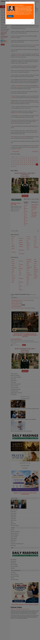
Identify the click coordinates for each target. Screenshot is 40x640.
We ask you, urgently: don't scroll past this (15, 5)
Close (32, 22)
